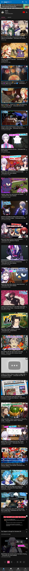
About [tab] (9, 17)
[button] (8, 2)
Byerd (6, 10)
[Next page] (24, 562)
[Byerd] (2, 12)
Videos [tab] (3, 17)
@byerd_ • (7, 12)
